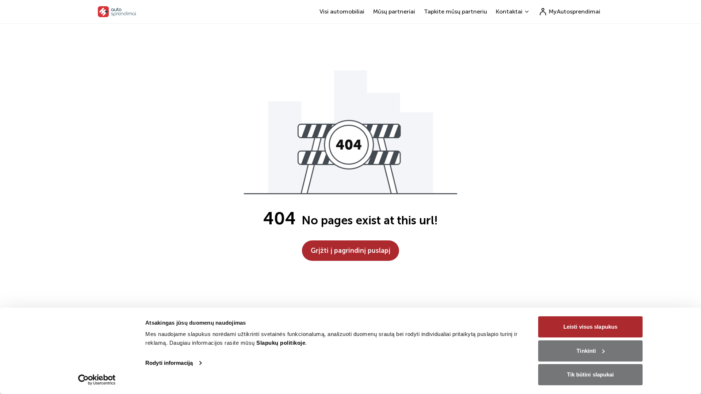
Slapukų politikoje (280, 343)
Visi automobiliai (341, 11)
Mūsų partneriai (394, 11)
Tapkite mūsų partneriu (455, 11)
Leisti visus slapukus (590, 327)
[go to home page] (117, 12)
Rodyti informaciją (169, 363)
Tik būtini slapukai (590, 374)
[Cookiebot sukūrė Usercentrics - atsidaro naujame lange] (97, 379)
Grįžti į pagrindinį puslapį (350, 251)
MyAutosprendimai (574, 11)
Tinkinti (586, 351)
